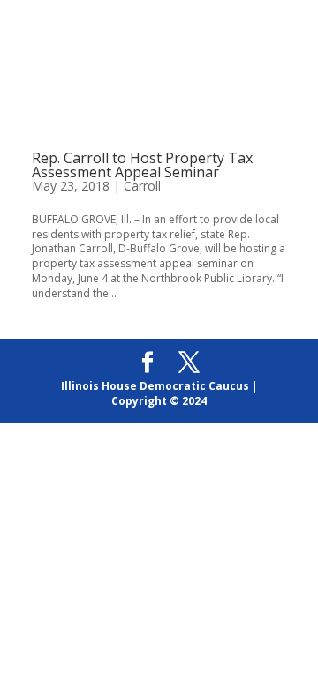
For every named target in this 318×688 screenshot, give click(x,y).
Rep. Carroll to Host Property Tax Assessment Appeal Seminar (142, 165)
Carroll (142, 185)
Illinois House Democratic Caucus (155, 385)
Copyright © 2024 (159, 400)
